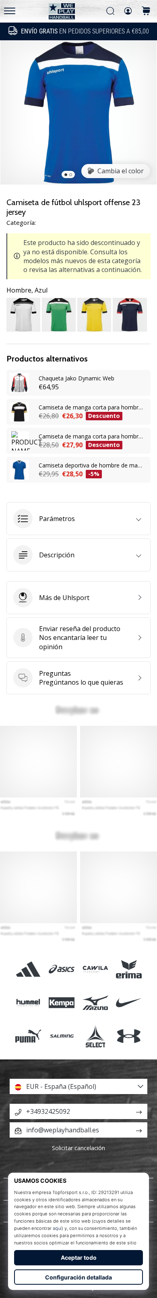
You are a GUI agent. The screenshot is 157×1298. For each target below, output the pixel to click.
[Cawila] (95, 969)
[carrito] (146, 11)
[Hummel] (28, 1003)
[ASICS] (61, 969)
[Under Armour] (128, 1036)
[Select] (95, 1036)
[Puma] (28, 1036)
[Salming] (61, 1036)
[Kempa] (61, 1003)
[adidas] (28, 969)
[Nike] (128, 1003)
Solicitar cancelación (78, 1148)
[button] (78, 519)
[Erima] (128, 969)
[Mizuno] (95, 1003)
